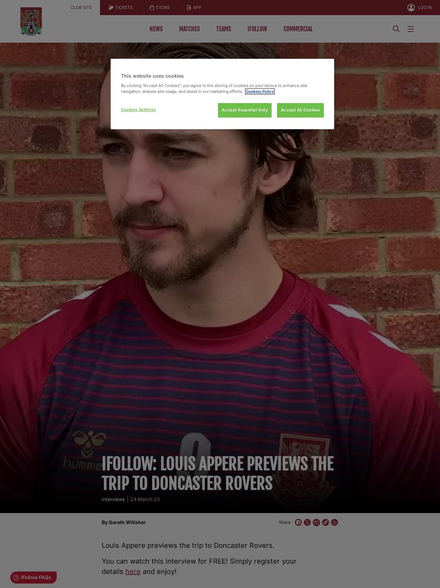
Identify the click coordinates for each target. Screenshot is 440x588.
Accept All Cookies (300, 110)
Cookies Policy (260, 91)
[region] (222, 94)
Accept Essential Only (245, 110)
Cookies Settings (138, 109)
